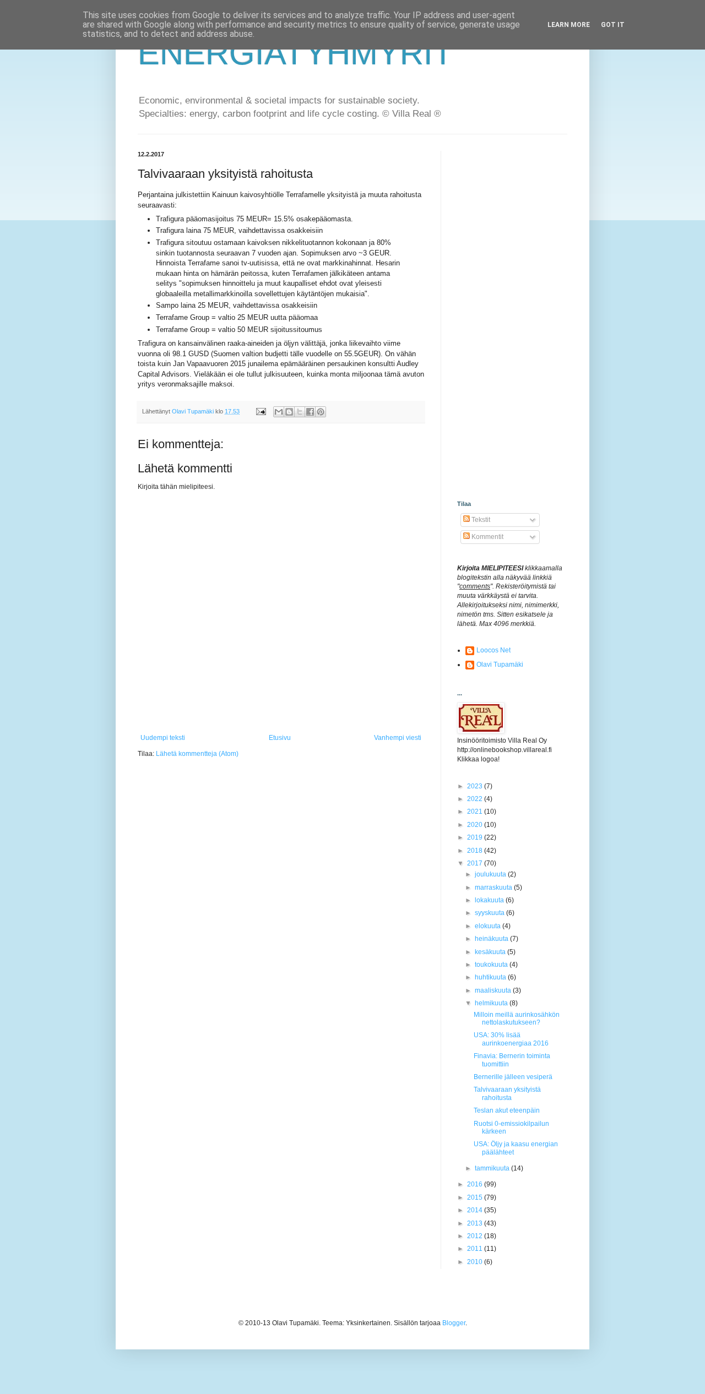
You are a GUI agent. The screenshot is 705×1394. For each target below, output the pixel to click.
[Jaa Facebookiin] (310, 411)
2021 (475, 811)
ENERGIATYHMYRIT (295, 53)
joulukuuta (491, 874)
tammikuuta (493, 1168)
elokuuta (488, 926)
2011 (475, 1249)
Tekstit (480, 520)
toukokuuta (492, 964)
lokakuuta (490, 900)
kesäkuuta (491, 952)
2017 (475, 863)
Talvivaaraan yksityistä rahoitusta (507, 1093)
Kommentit (486, 537)
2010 (475, 1262)
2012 (475, 1236)
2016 (475, 1184)
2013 (475, 1223)
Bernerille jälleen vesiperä (513, 1077)
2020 (475, 825)
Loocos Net (493, 650)
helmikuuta (492, 1003)
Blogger (453, 1323)
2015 (475, 1197)
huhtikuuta (491, 977)
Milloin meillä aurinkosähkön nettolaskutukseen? (517, 1018)
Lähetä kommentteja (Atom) (197, 754)
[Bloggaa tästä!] (289, 411)
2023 (475, 786)
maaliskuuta (494, 990)
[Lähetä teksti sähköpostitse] (260, 411)
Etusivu (280, 738)
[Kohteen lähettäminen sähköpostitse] (278, 411)
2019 (475, 837)
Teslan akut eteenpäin (507, 1110)
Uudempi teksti (162, 738)
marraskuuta (494, 887)
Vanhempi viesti (397, 738)
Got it (613, 25)
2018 (475, 850)
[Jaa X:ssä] (299, 411)
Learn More (568, 25)
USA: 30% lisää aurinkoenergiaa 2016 (511, 1039)
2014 (475, 1210)
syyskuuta (490, 913)
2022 (475, 799)
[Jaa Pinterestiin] (320, 411)
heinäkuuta (492, 939)
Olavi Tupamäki (499, 664)
